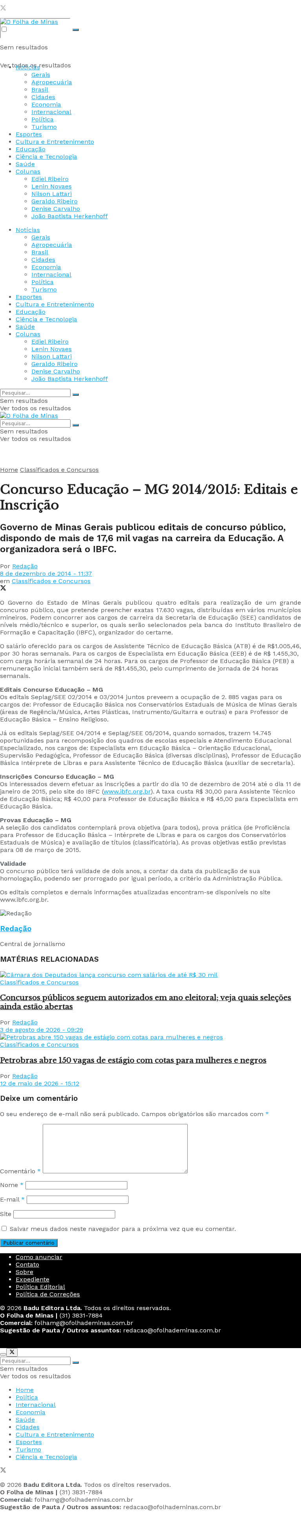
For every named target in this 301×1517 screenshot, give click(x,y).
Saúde (25, 164)
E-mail (12, 1199)
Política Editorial (40, 1286)
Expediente (32, 1279)
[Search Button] (76, 30)
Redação (25, 566)
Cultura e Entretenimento (55, 141)
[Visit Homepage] (29, 21)
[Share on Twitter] (3, 589)
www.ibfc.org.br (126, 791)
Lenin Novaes (51, 186)
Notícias (28, 67)
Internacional (51, 112)
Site (5, 1214)
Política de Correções (48, 1294)
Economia (46, 104)
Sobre (24, 1272)
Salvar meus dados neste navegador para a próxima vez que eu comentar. (123, 1228)
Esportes (29, 134)
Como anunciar (39, 1257)
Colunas (28, 171)
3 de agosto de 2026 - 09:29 (41, 1029)
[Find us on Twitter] (3, 9)
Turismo (44, 126)
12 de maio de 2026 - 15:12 (39, 1083)
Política (42, 119)
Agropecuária (51, 82)
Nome (12, 1185)
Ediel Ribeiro (50, 179)
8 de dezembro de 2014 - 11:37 (46, 573)
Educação (30, 149)
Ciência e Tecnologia (46, 156)
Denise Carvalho (55, 208)
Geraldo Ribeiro (54, 201)
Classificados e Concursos (59, 469)
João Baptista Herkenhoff (69, 216)
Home (9, 469)
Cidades (43, 97)
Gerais (40, 74)
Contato (27, 1264)
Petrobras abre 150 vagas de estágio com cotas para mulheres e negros (133, 1060)
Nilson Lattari (51, 194)
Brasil (39, 89)
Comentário (20, 1171)
